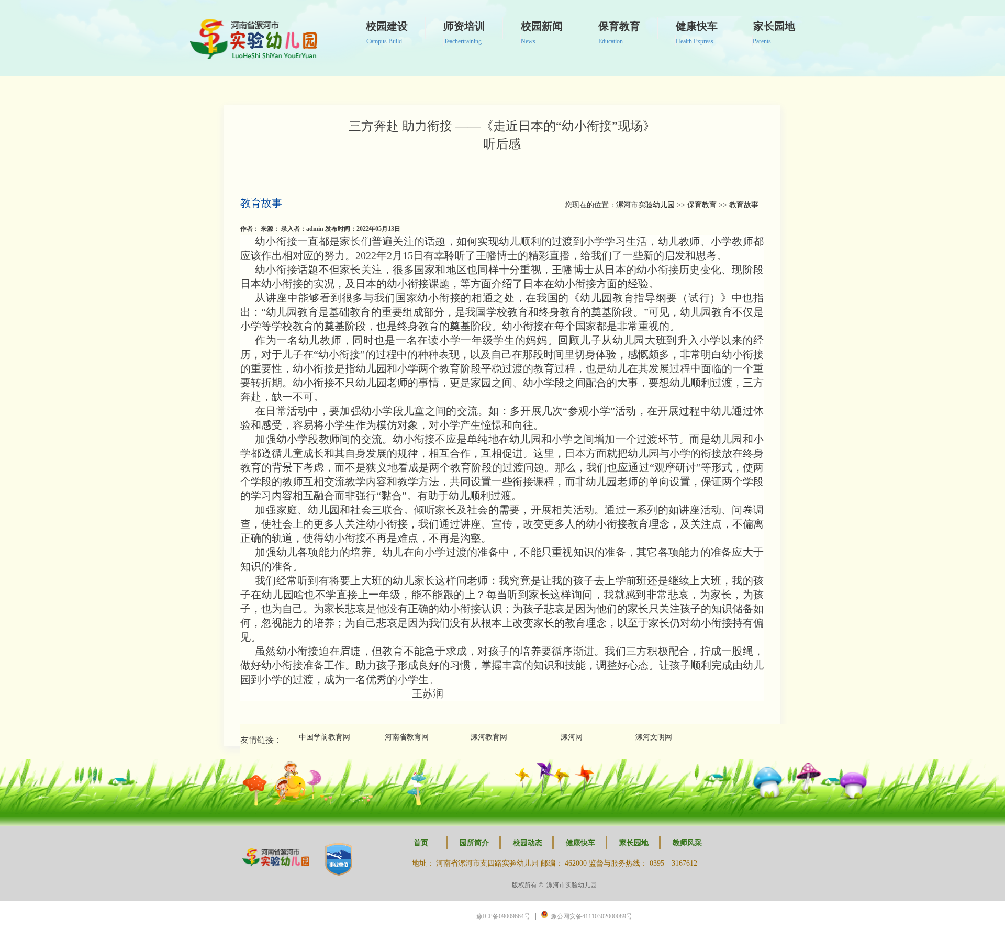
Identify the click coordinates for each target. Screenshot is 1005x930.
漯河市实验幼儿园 (645, 205)
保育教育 (702, 205)
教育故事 (261, 203)
